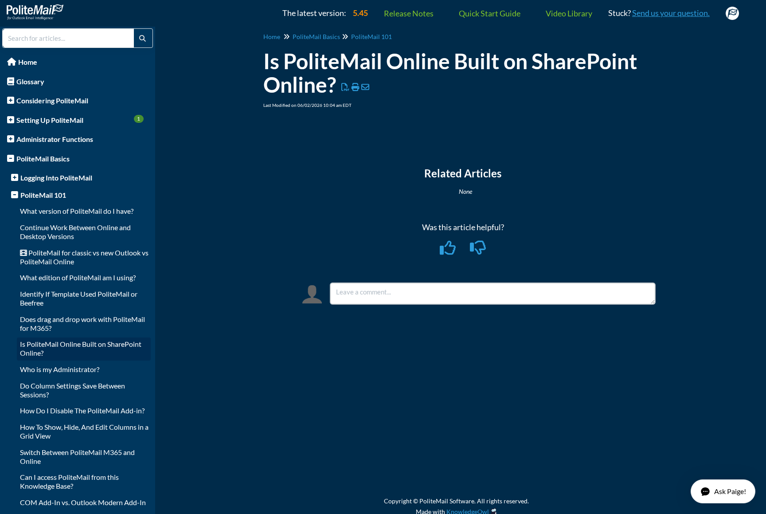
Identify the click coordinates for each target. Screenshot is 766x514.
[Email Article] (365, 87)
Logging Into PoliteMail (56, 177)
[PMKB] (38, 8)
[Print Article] (356, 87)
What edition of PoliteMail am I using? (78, 277)
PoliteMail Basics (43, 158)
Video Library (569, 13)
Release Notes (409, 13)
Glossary (30, 81)
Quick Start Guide (489, 13)
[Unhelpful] (478, 250)
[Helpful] (448, 250)
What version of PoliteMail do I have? (76, 211)
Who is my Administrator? (59, 369)
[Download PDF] (345, 87)
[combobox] (68, 38)
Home (27, 62)
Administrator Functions (54, 139)
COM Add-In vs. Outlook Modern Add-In (83, 502)
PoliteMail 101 (43, 195)
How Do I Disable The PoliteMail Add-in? (82, 410)
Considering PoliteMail (52, 100)
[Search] (142, 38)
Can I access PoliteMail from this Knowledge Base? (69, 481)
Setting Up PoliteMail (78, 119)
